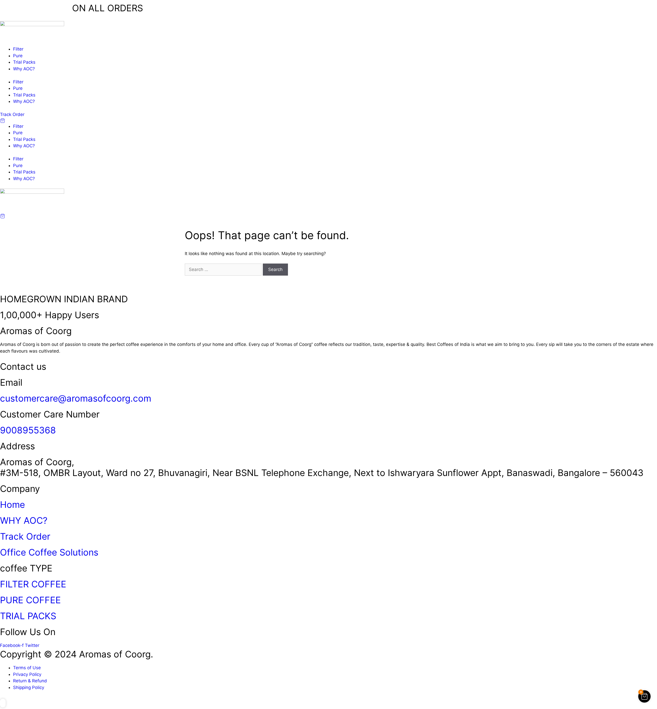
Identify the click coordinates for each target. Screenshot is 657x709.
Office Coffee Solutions (49, 552)
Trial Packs (24, 62)
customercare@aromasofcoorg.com (75, 398)
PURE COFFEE (30, 600)
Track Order (25, 536)
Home (12, 504)
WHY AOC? (23, 520)
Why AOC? (24, 68)
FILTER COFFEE (33, 584)
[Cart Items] (328, 120)
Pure (18, 55)
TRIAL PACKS (28, 615)
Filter (18, 49)
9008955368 (28, 430)
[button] (3, 703)
